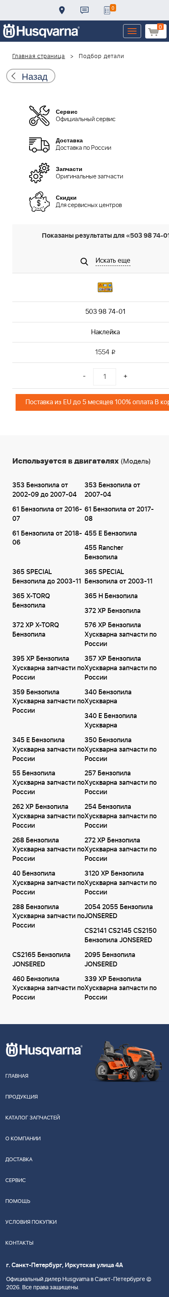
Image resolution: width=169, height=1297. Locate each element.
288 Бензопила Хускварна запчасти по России (48, 916)
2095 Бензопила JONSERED (109, 959)
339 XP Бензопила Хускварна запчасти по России (120, 988)
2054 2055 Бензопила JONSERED (118, 911)
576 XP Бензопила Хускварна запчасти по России (120, 634)
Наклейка (105, 332)
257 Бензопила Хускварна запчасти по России (120, 782)
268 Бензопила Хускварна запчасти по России (48, 849)
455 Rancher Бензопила (103, 552)
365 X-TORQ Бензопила (31, 600)
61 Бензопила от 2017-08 (119, 514)
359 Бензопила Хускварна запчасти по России (48, 701)
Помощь (17, 1201)
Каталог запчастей (32, 1118)
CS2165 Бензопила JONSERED (41, 959)
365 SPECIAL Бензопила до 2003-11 (46, 576)
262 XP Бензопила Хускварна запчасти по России (48, 816)
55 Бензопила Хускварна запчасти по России (48, 782)
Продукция (21, 1097)
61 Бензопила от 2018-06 (47, 538)
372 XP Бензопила (112, 611)
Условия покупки (31, 1222)
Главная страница (38, 56)
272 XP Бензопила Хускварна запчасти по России (120, 849)
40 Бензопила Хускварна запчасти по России (48, 883)
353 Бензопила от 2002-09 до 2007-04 (44, 490)
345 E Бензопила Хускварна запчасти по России (48, 749)
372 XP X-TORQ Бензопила (35, 629)
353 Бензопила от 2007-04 (112, 490)
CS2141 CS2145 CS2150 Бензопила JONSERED (120, 935)
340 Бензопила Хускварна (108, 697)
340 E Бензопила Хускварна (110, 720)
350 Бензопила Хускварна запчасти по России (120, 749)
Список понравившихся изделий (107, 10)
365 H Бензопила (111, 596)
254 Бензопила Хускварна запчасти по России (120, 816)
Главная (16, 1076)
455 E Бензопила (110, 533)
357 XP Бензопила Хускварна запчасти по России (120, 668)
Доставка (62, 10)
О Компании (23, 1139)
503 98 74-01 (105, 312)
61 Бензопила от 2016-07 (47, 514)
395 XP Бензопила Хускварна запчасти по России (48, 668)
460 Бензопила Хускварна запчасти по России (48, 988)
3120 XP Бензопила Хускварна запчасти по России (120, 883)
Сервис (15, 1180)
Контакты (84, 10)
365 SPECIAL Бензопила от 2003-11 (118, 576)
